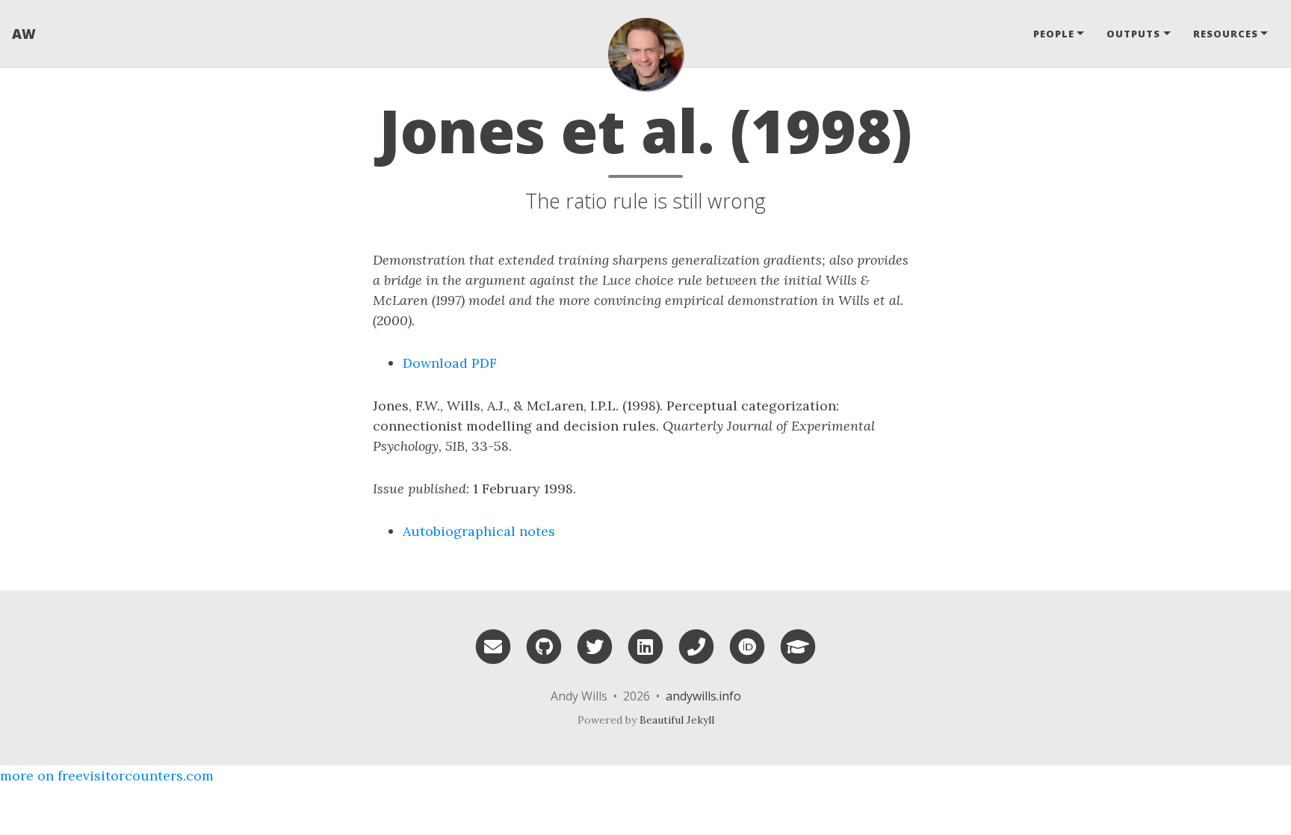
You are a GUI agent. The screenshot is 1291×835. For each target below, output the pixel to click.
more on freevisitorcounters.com (107, 775)
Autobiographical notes (479, 531)
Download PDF (450, 363)
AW (24, 34)
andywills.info (703, 696)
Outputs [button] (1133, 33)
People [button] (1053, 33)
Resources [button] (1225, 33)
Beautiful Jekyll (677, 720)
